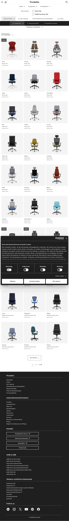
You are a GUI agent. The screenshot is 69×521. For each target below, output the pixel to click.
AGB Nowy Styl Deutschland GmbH (17, 465)
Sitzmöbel (9, 380)
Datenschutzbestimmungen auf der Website (20, 487)
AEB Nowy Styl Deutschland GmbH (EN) (18, 470)
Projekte (9, 402)
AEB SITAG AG (10, 474)
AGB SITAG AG (11, 472)
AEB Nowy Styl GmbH (13, 461)
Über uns (9, 406)
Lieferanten (10, 415)
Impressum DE (10, 483)
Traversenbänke (11, 393)
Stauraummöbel (11, 388)
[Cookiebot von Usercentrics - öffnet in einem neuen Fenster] (56, 238)
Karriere (8, 417)
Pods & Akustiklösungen (13, 390)
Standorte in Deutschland (14, 419)
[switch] (26, 269)
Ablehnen (12, 281)
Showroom (9, 413)
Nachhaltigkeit (10, 408)
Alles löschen (25, 11)
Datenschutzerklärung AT (14, 492)
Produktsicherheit (11, 496)
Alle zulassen (56, 281)
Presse (8, 421)
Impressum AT (10, 485)
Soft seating (10, 384)
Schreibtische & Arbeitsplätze (15, 386)
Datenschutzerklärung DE (14, 490)
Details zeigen (59, 276)
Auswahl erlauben (34, 281)
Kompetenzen (10, 404)
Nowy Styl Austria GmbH (14, 463)
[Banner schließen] (66, 238)
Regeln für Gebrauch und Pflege (16, 424)
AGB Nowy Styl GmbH (13, 459)
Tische (8, 382)
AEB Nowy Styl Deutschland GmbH (17, 467)
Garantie (9, 494)
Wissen (8, 410)
